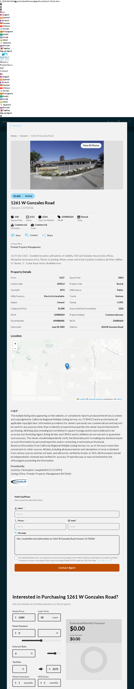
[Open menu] (1, 116)
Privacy (107, 560)
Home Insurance (20, 676)
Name (21, 508)
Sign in (9, 51)
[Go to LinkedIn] (1, 9)
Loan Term (43, 611)
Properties (5, 65)
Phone (21, 520)
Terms (99, 560)
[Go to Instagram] (1, 7)
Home (14, 136)
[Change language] (2, 12)
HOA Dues (43, 676)
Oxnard (23, 136)
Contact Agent (67, 567)
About (3, 62)
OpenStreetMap (95, 399)
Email (74, 520)
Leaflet (82, 399)
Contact (4, 71)
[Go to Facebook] (1, 4)
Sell (1, 68)
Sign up (3, 51)
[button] (67, 366)
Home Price (18, 611)
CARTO (119, 399)
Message (22, 533)
